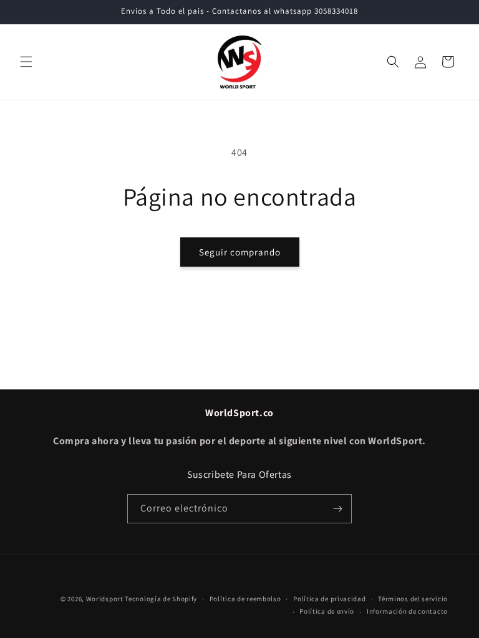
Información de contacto (407, 611)
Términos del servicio (413, 598)
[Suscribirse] (337, 508)
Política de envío (326, 611)
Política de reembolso (245, 598)
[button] (26, 61)
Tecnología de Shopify (161, 598)
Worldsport (104, 598)
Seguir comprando (240, 252)
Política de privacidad (329, 598)
